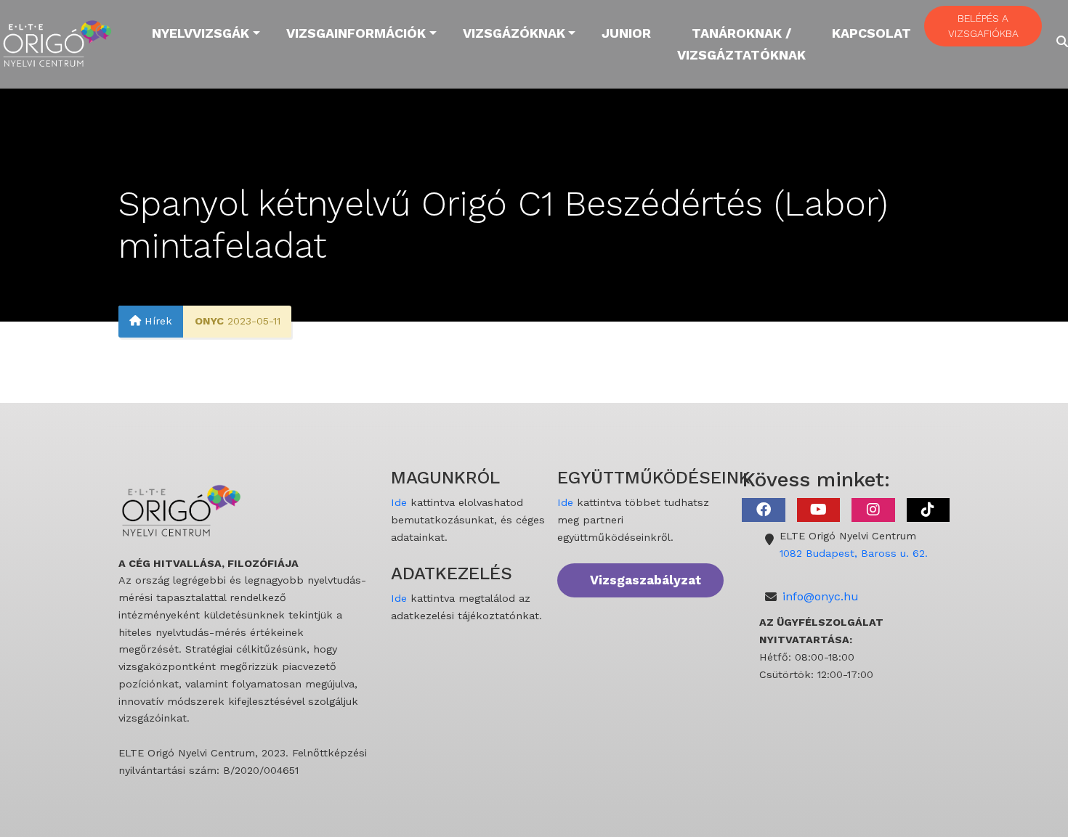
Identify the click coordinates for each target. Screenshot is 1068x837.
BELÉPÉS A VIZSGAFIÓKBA (983, 25)
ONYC (209, 321)
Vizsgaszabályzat (645, 580)
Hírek (156, 321)
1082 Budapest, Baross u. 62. (854, 553)
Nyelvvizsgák (200, 33)
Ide (399, 502)
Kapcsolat (871, 33)
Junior (626, 33)
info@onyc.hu (820, 596)
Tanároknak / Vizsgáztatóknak (741, 43)
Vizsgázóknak (514, 33)
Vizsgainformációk (356, 33)
